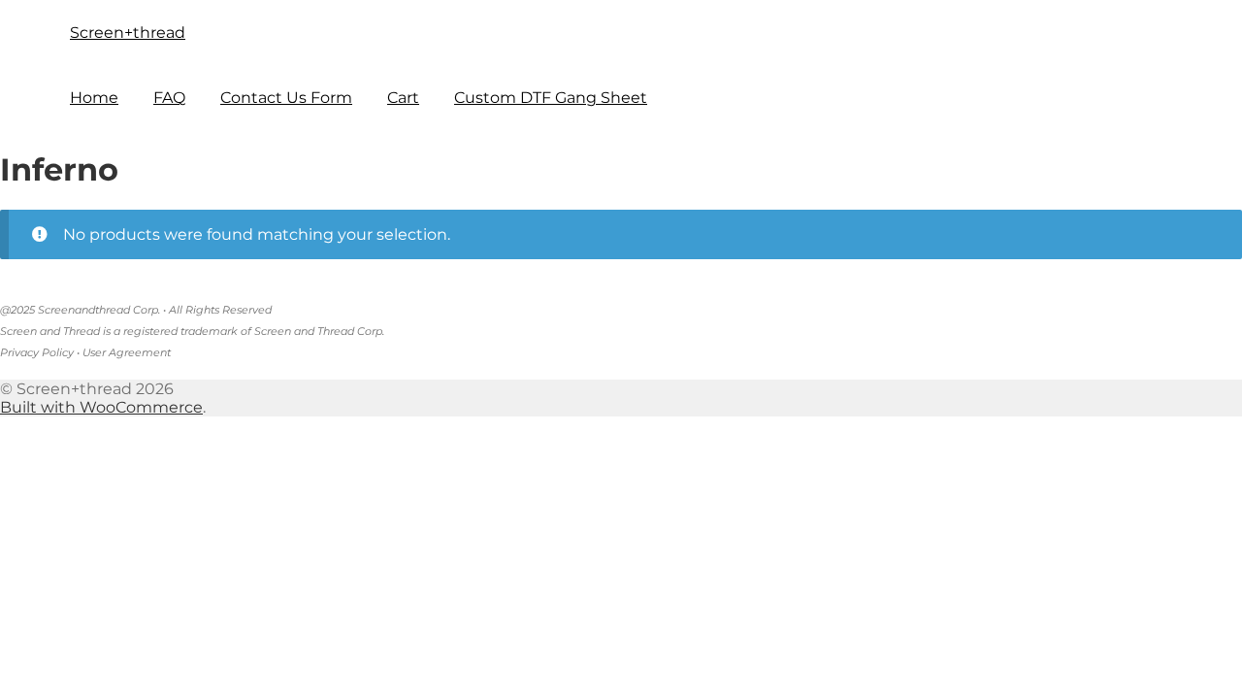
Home (94, 97)
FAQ (169, 97)
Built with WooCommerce (101, 407)
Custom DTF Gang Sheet (550, 97)
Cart (403, 97)
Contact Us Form (286, 97)
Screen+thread (127, 32)
